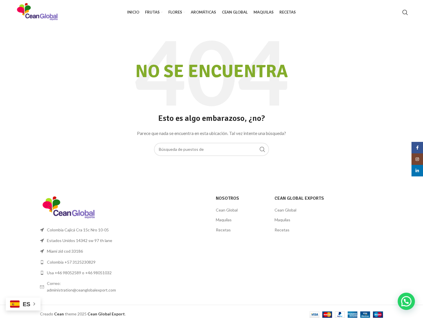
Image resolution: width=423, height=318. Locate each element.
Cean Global (227, 209)
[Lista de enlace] (79, 262)
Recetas (223, 229)
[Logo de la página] (37, 11)
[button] (406, 301)
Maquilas (224, 219)
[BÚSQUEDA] (262, 149)
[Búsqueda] (405, 12)
